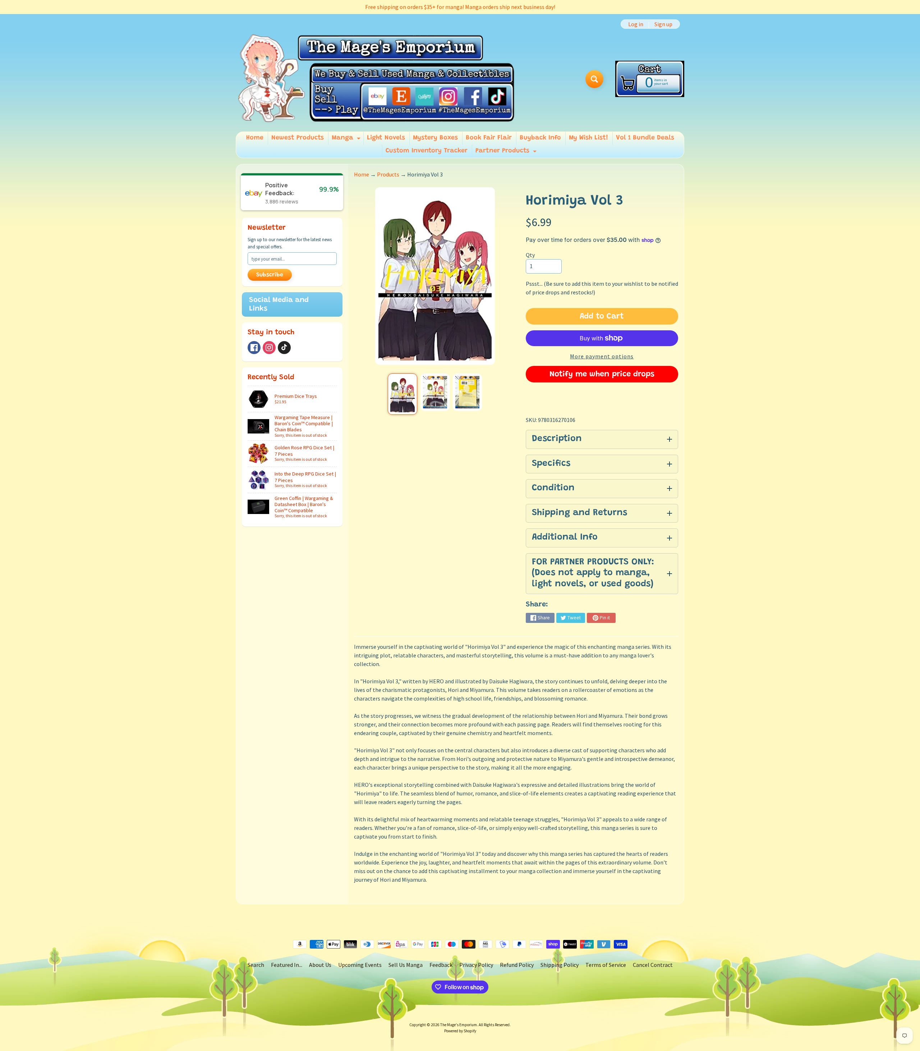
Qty (530, 254)
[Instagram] (269, 347)
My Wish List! (588, 138)
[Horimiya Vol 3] (402, 394)
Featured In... (286, 964)
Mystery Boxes (435, 138)
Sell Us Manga (405, 964)
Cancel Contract (653, 964)
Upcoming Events (360, 964)
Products (388, 174)
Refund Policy (517, 964)
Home (254, 138)
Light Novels (386, 138)
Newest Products (297, 138)
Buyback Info (540, 138)
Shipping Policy (559, 964)
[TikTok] (284, 347)
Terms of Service (605, 964)
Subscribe (269, 275)
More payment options (602, 356)
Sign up (663, 24)
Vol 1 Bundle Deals (645, 138)
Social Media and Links (279, 304)
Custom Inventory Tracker (427, 151)
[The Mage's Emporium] (377, 79)
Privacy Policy (476, 964)
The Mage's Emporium (458, 1024)
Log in (635, 24)
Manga (347, 140)
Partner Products (506, 153)
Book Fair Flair (489, 138)
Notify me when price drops (601, 374)
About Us (320, 964)
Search (256, 964)
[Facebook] (254, 347)
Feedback (440, 964)
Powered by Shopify (460, 1030)
